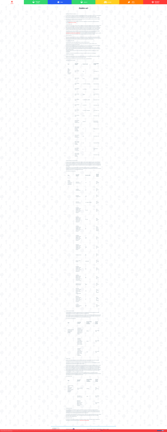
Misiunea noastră (55, 429)
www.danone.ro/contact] (72, 22)
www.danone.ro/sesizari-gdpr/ (84, 420)
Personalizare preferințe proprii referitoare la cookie (6, 430)
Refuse (162, 430)
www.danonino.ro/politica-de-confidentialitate (73, 33)
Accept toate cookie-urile (159, 430)
